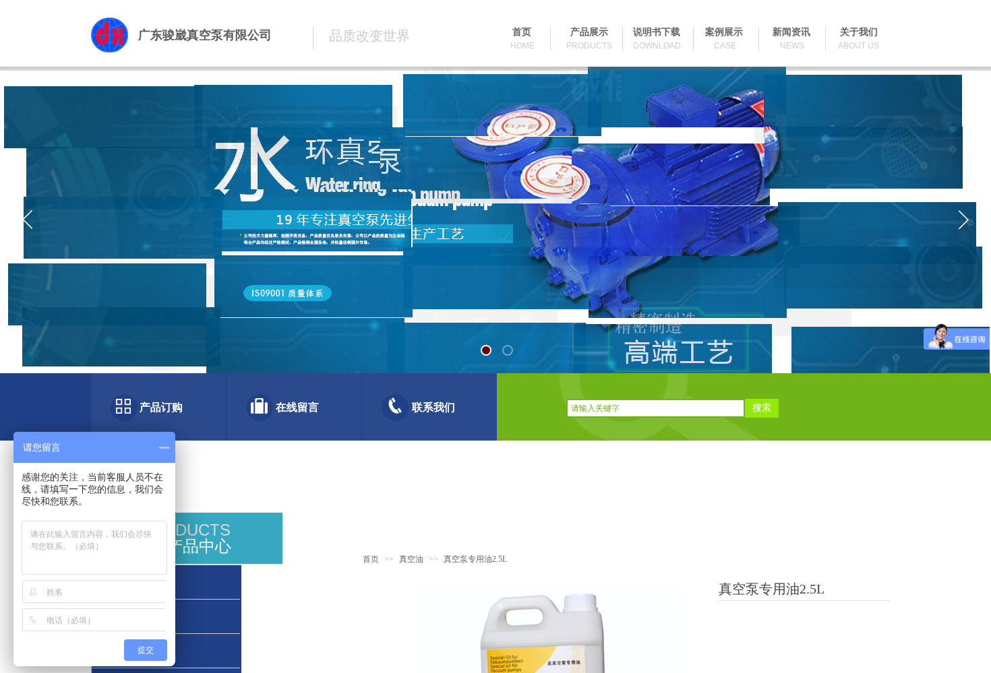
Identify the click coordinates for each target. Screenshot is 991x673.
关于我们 (859, 32)
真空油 (411, 559)
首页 (371, 559)
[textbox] (655, 408)
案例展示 (724, 32)
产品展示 (589, 32)
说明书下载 (656, 32)
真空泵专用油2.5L (475, 559)
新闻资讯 (791, 32)
